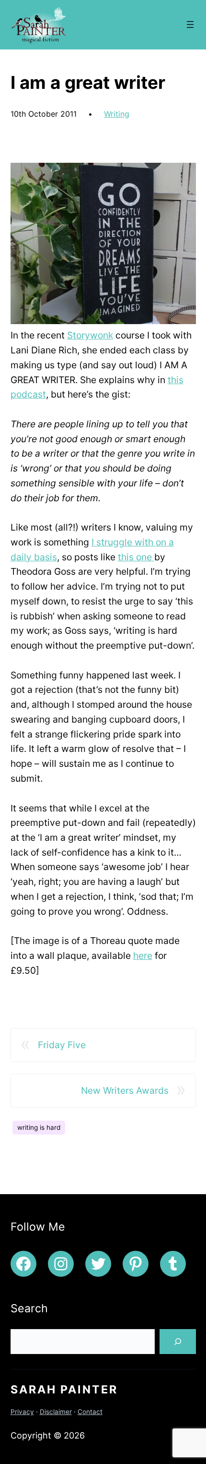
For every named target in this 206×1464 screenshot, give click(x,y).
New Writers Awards (125, 1090)
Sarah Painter (64, 1389)
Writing (116, 114)
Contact (90, 1412)
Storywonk (90, 335)
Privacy (22, 1412)
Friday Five (62, 1045)
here (142, 955)
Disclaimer (56, 1412)
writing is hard (38, 1127)
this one (136, 557)
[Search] (178, 1341)
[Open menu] (190, 24)
